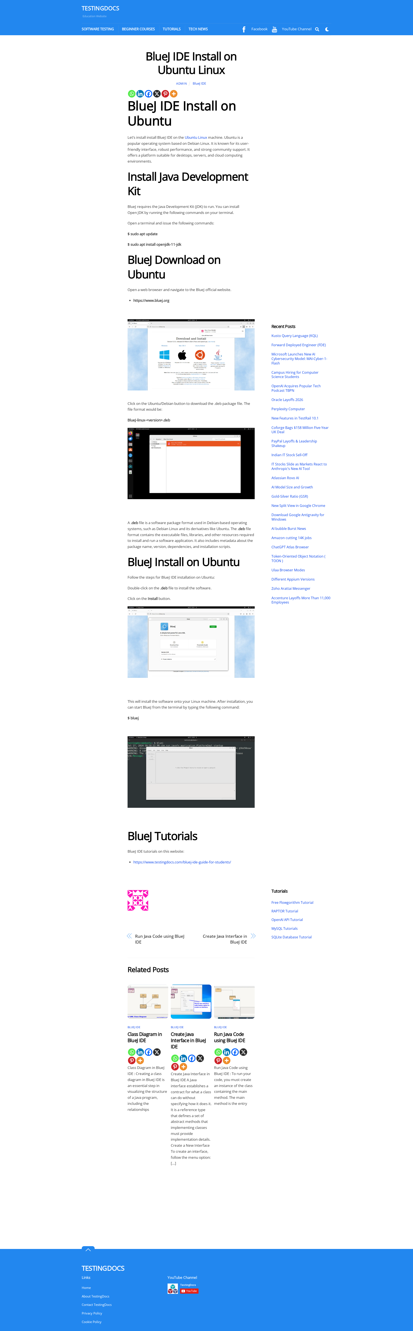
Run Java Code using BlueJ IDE (159, 939)
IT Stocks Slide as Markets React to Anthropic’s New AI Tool (299, 466)
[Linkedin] (140, 94)
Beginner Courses (138, 29)
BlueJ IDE (199, 83)
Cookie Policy (92, 1322)
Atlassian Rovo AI (285, 478)
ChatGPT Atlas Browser (290, 547)
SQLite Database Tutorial (291, 937)
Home (86, 1287)
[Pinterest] (165, 94)
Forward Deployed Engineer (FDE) (298, 345)
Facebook (259, 28)
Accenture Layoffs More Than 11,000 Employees (300, 600)
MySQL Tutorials (284, 928)
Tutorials (172, 29)
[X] (157, 94)
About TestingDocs (95, 1296)
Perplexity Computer (288, 409)
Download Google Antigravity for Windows (297, 517)
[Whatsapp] (132, 94)
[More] (173, 94)
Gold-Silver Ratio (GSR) (289, 496)
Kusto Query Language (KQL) (294, 336)
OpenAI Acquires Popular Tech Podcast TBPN (296, 388)
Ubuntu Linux (196, 137)
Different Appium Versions (293, 579)
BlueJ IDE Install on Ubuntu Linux (191, 62)
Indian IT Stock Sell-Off (289, 455)
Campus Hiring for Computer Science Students (295, 374)
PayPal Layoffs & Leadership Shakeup (294, 443)
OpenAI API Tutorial (287, 919)
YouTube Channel (296, 28)
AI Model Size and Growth (292, 487)
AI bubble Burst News (288, 528)
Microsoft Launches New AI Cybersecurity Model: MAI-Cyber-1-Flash (299, 358)
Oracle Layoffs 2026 (287, 400)
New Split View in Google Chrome (298, 505)
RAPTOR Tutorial (284, 911)
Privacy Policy (92, 1313)
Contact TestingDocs (97, 1304)
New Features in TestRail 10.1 (295, 418)
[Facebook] (148, 94)
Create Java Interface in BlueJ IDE (225, 939)
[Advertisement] (100, 113)
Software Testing (98, 29)
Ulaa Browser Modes (288, 570)
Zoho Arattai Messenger (290, 588)
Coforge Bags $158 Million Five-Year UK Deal (300, 430)
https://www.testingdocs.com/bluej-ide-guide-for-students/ (182, 862)
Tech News (198, 29)
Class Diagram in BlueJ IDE (145, 1037)
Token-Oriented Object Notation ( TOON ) (298, 558)
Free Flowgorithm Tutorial (292, 902)
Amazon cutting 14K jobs (291, 538)
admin (181, 83)
